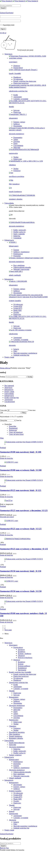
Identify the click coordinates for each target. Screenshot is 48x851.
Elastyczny (17, 314)
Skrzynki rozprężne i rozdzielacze (25, 353)
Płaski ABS (17, 310)
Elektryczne (17, 159)
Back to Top (4, 848)
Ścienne (16, 250)
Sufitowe (16, 124)
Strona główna (5, 368)
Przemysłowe (18, 68)
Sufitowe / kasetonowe (21, 252)
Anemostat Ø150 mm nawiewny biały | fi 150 (20, 571)
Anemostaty (17, 97)
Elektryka (16, 236)
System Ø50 (17, 306)
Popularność (13, 428)
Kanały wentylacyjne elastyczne (24, 81)
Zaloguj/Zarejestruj (6, 13)
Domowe (16, 66)
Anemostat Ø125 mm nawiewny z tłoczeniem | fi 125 (24, 510)
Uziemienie (17, 238)
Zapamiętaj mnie (8, 25)
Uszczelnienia (18, 145)
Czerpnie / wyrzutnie (20, 99)
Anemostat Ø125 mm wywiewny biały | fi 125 (21, 529)
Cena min (3, 410)
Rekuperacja (8, 390)
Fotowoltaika (9, 394)
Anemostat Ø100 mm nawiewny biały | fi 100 (20, 452)
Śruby (15, 143)
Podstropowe (18, 254)
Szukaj (30, 377)
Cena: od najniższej (16, 432)
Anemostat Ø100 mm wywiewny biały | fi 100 (21, 470)
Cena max (31, 410)
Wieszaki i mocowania (21, 269)
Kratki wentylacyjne (11, 398)
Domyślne (12, 426)
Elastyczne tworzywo (21, 83)
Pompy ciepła (9, 392)
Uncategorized (9, 402)
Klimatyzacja (9, 396)
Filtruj (24, 413)
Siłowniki (16, 147)
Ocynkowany (18, 304)
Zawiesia (16, 141)
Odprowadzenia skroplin (22, 267)
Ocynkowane (18, 79)
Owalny (16, 312)
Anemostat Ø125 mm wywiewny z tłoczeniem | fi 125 (24, 549)
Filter (2, 438)
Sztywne (16, 110)
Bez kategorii (9, 386)
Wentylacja (8, 388)
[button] (6, 458)
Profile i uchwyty (19, 232)
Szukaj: (2, 377)
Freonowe (17, 171)
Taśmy (15, 139)
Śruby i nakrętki (19, 234)
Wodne (15, 157)
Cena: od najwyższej (16, 434)
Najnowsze (13, 430)
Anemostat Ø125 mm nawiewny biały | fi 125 (20, 490)
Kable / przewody (19, 230)
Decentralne (17, 126)
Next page (8, 630)
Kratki (15, 95)
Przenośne (17, 256)
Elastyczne (17, 112)
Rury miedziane (19, 265)
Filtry (15, 351)
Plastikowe (17, 77)
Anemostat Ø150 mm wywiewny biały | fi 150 (21, 591)
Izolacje (16, 349)
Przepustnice (17, 137)
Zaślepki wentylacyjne (21, 355)
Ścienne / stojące (19, 122)
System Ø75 (17, 308)
